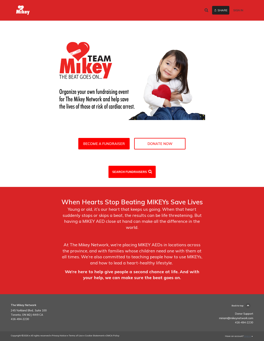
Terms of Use (76, 335)
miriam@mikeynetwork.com (236, 318)
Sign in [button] (238, 10)
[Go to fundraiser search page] (206, 10)
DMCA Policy (112, 335)
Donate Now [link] (159, 144)
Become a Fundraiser (104, 144)
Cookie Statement (94, 335)
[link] (36, 10)
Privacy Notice (59, 335)
